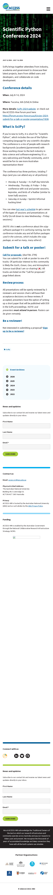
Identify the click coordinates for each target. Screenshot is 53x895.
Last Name (7, 432)
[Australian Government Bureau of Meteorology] (21, 864)
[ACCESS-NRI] (11, 7)
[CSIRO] (32, 864)
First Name (8, 422)
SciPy (8, 349)
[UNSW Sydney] (21, 873)
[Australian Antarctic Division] (44, 873)
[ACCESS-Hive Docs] (10, 756)
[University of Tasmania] (32, 873)
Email (6, 443)
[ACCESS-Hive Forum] (5, 756)
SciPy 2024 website (26, 109)
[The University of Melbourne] (9, 873)
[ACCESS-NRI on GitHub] (28, 756)
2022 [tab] (12, 394)
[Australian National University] (9, 864)
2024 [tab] (12, 385)
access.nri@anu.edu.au (17, 480)
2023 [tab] (12, 389)
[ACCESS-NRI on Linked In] (16, 756)
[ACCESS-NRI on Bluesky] (22, 756)
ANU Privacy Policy (35, 506)
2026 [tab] (12, 376)
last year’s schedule (25, 209)
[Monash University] (44, 864)
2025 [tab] (12, 381)
